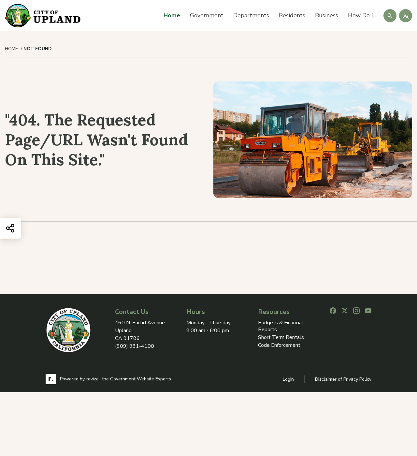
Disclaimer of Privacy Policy (343, 379)
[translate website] (405, 15)
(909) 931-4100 (134, 346)
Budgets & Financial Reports (280, 326)
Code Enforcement (279, 345)
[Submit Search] (389, 15)
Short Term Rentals (281, 337)
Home (172, 15)
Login (288, 379)
